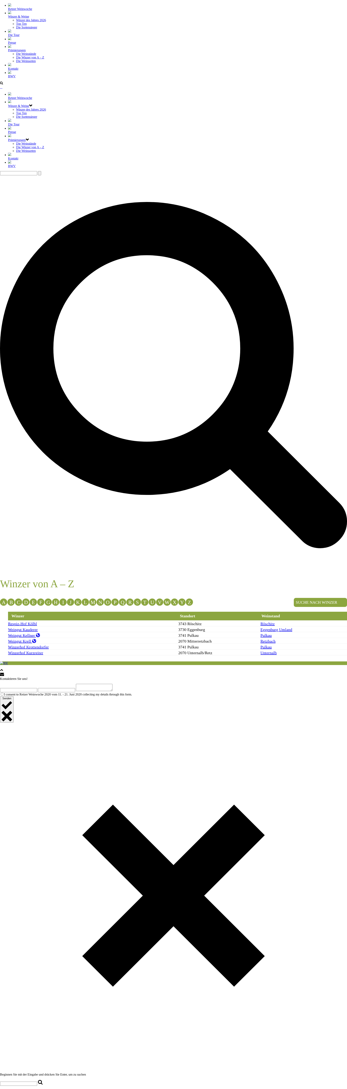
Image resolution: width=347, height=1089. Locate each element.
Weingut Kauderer (23, 629)
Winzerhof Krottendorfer (28, 647)
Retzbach (268, 641)
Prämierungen (17, 50)
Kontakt (13, 68)
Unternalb (268, 653)
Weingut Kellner (22, 635)
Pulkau (266, 635)
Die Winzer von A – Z (30, 57)
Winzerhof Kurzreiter (25, 653)
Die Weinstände (26, 54)
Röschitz (267, 624)
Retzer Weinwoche (20, 9)
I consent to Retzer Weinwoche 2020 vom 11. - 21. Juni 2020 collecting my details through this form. (68, 694)
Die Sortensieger (26, 27)
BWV (12, 76)
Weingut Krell (20, 641)
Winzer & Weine (18, 16)
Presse (12, 42)
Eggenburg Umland (276, 629)
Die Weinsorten (26, 61)
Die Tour (13, 35)
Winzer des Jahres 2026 (31, 20)
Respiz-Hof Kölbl (22, 624)
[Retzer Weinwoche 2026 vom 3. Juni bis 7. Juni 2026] (1, 87)
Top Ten (21, 23)
